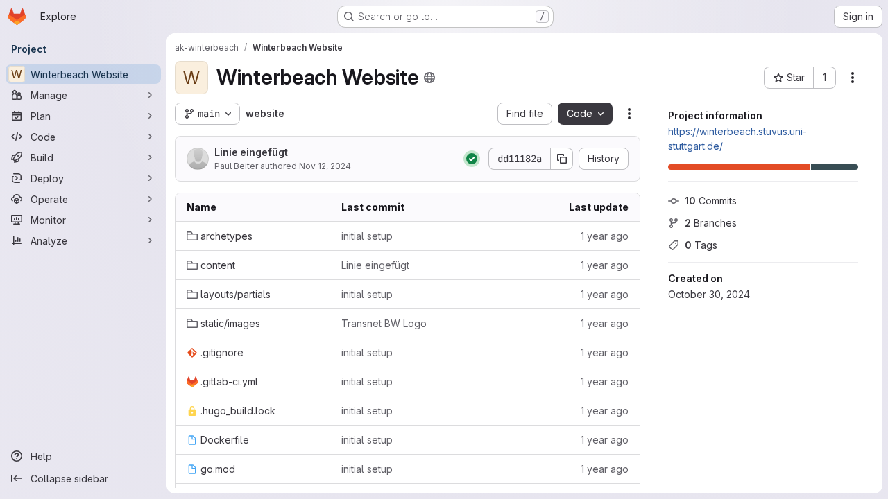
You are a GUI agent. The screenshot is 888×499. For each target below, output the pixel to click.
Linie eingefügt (251, 152)
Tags (701, 245)
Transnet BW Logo (384, 323)
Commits (711, 201)
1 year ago (605, 236)
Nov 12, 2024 (325, 166)
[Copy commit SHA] (562, 159)
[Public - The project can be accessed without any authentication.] (429, 77)
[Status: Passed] (471, 158)
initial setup (367, 236)
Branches (711, 223)
